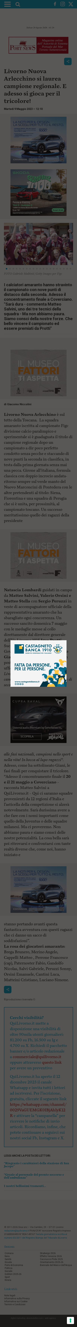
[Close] (66, 640)
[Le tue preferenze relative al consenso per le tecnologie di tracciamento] (70, 1320)
